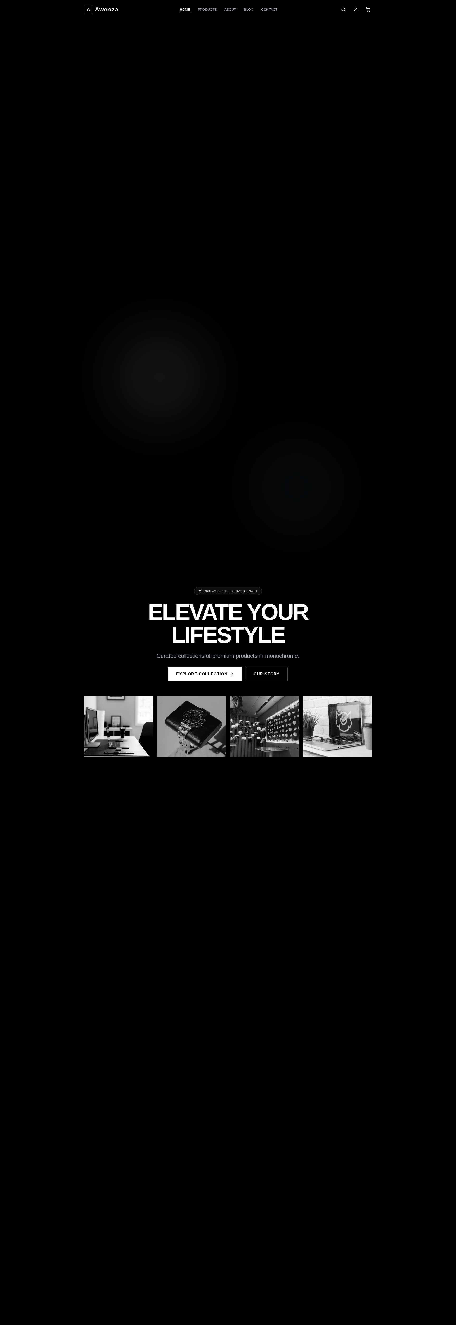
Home (185, 9)
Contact (269, 9)
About (230, 9)
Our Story (267, 674)
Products (207, 9)
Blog (248, 9)
